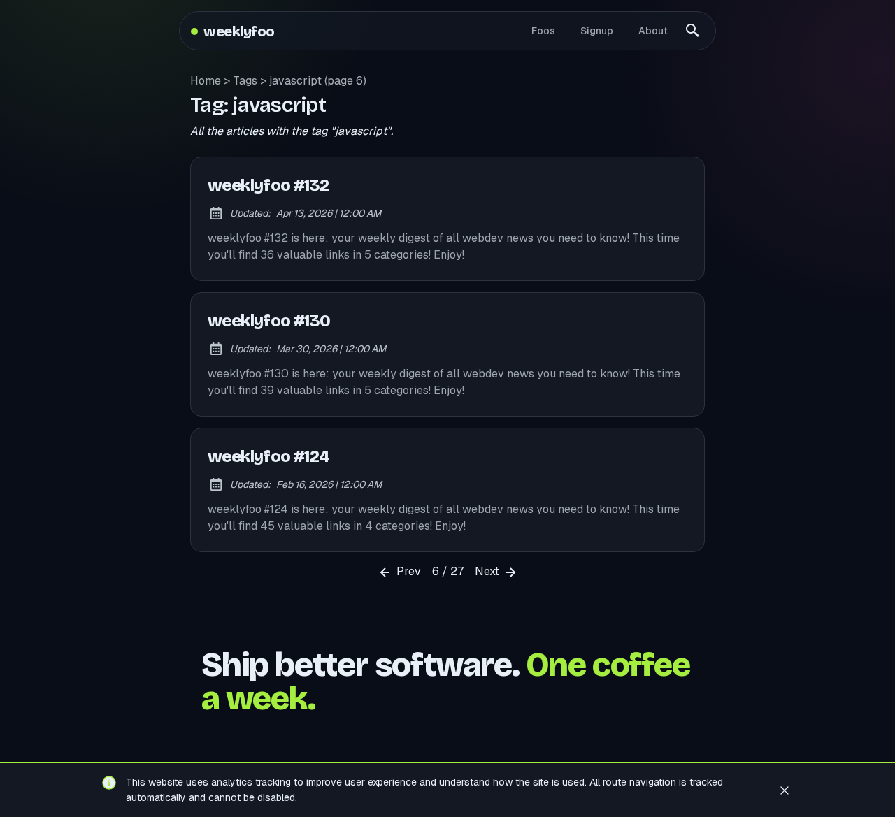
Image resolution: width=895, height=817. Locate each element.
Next (488, 571)
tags (245, 80)
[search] (693, 31)
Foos (543, 30)
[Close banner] (784, 790)
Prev (407, 571)
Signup (596, 30)
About (653, 30)
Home (205, 80)
